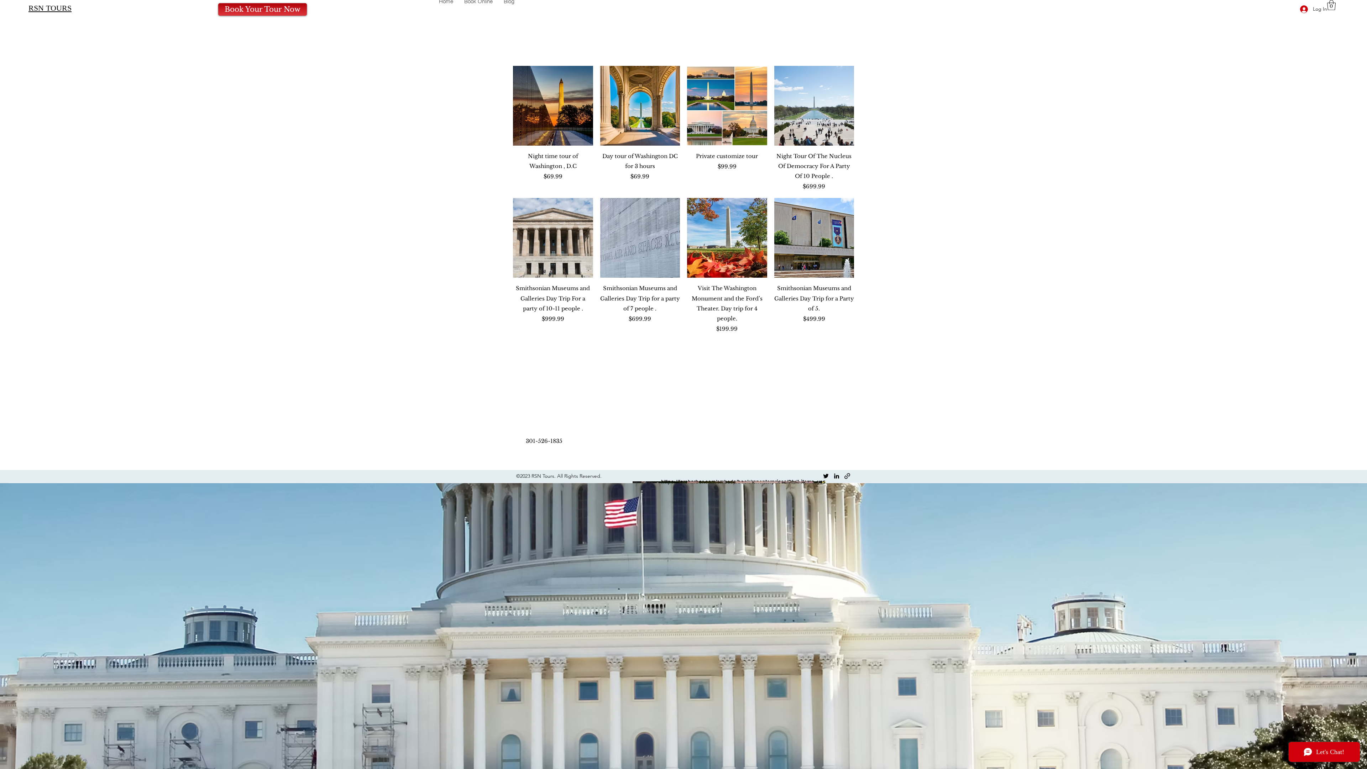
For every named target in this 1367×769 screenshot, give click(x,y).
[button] (1331, 5)
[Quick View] (553, 106)
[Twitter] (825, 476)
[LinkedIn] (836, 476)
